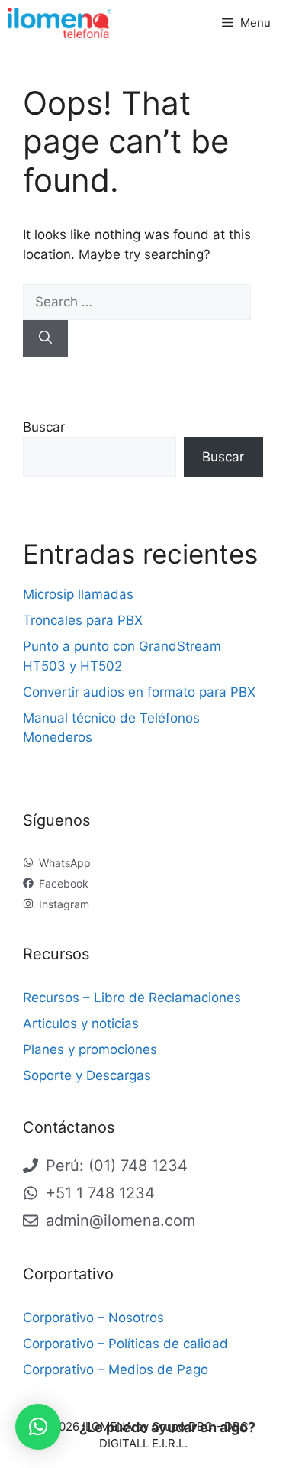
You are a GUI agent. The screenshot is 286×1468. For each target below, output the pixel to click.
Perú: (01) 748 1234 (117, 1165)
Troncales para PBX (83, 620)
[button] (38, 1427)
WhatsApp (65, 862)
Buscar (44, 427)
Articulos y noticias (81, 1023)
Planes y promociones (90, 1049)
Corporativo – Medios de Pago (115, 1369)
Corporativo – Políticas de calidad (125, 1343)
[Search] (45, 338)
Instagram (64, 903)
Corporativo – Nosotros (93, 1317)
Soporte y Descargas (87, 1075)
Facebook (63, 883)
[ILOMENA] (59, 23)
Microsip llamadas (78, 594)
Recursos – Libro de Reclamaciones (132, 997)
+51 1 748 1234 (100, 1193)
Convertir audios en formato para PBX (139, 692)
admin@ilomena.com (120, 1220)
